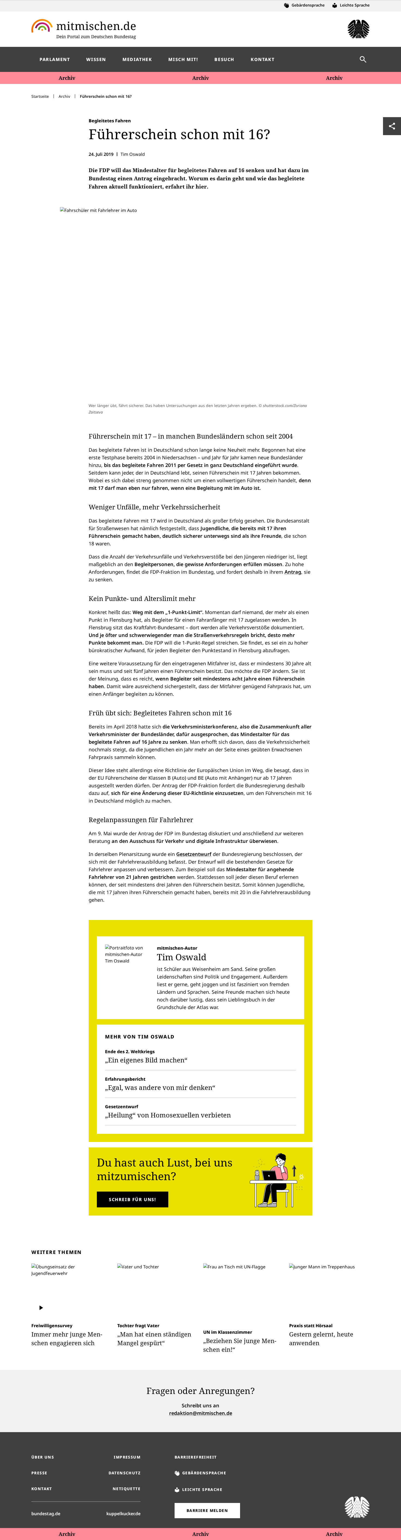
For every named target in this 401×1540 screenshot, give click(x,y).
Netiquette (126, 1488)
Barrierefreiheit (196, 1457)
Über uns (42, 1457)
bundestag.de (45, 1513)
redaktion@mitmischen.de (200, 1413)
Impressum (127, 1457)
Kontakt (41, 1488)
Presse (39, 1472)
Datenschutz (124, 1472)
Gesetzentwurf (193, 854)
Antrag (293, 572)
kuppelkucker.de (123, 1513)
